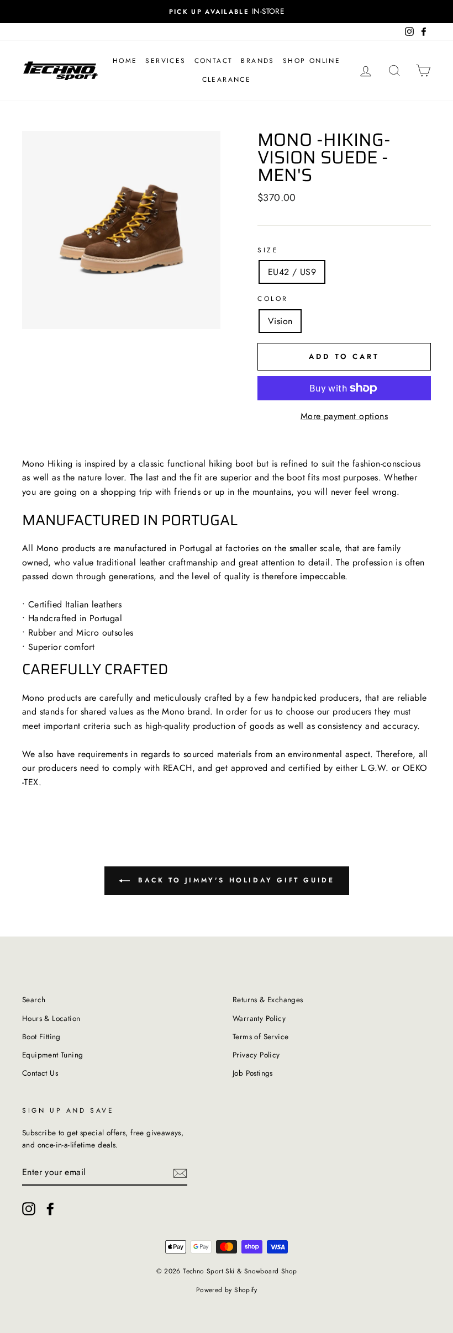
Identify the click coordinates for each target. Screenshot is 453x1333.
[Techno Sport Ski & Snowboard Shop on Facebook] (50, 1208)
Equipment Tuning (52, 1054)
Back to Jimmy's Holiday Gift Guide (234, 880)
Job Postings (253, 1072)
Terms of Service (260, 1036)
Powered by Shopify (226, 1290)
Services (165, 61)
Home (125, 61)
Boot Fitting (41, 1036)
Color (272, 299)
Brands (257, 61)
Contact (213, 61)
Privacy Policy (256, 1054)
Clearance (226, 79)
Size (267, 250)
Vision (280, 321)
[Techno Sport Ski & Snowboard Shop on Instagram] (28, 1208)
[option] (226, 12)
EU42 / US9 (292, 272)
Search (33, 999)
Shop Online (311, 61)
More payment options (344, 416)
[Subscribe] (180, 1172)
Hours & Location (51, 1018)
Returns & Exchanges (268, 999)
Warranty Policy (259, 1018)
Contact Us (40, 1072)
